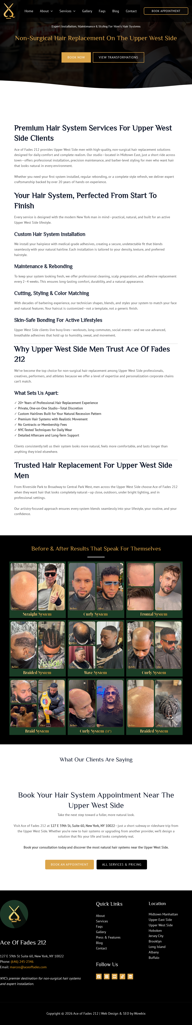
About (100, 916)
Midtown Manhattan (163, 914)
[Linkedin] (130, 976)
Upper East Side (160, 919)
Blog (99, 943)
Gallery (101, 932)
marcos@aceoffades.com (28, 967)
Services (102, 921)
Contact (101, 948)
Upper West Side (161, 925)
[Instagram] (107, 976)
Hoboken (155, 930)
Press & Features (108, 937)
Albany (154, 952)
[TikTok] (122, 976)
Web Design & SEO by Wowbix (123, 1013)
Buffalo (154, 957)
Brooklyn (155, 941)
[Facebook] (99, 976)
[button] (51, 11)
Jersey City (156, 936)
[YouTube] (114, 976)
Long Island (157, 947)
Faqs (99, 926)
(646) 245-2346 (22, 961)
